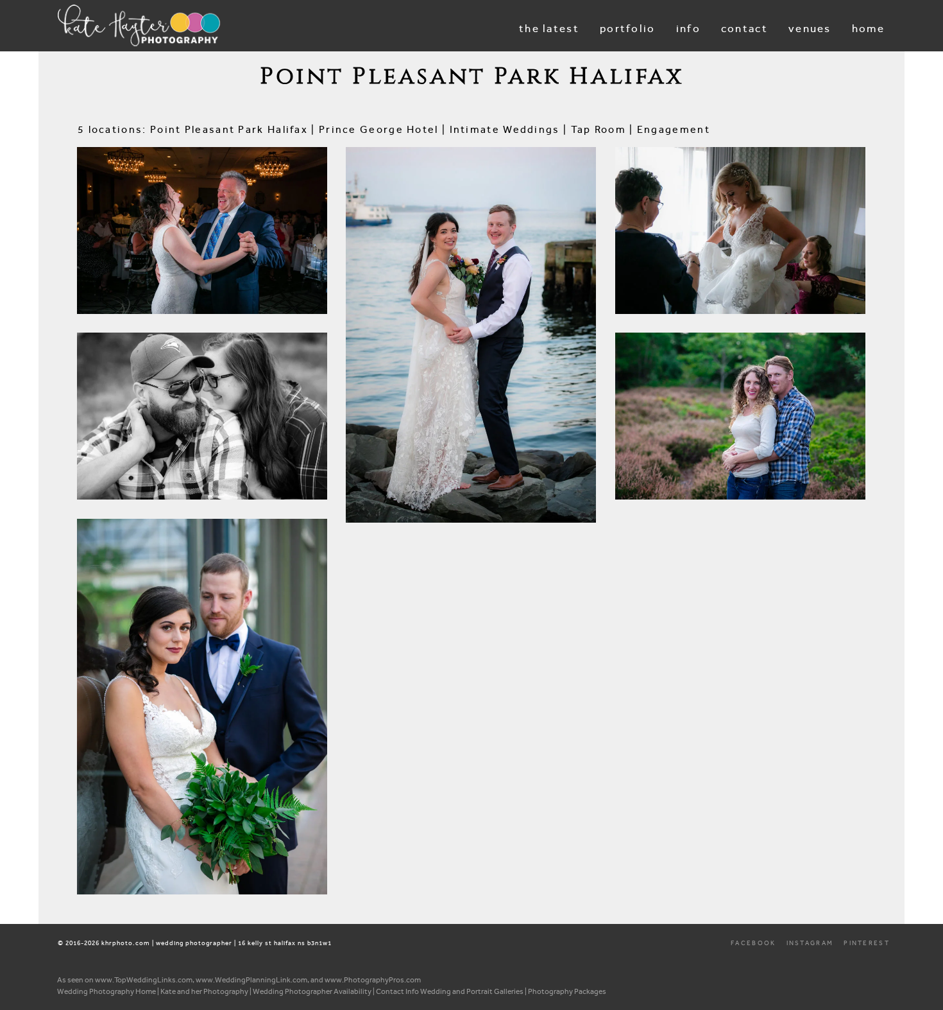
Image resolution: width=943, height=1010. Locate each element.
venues (809, 28)
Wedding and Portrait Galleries (471, 991)
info (688, 28)
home (868, 28)
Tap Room (598, 129)
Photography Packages (567, 991)
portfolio (628, 28)
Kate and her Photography (204, 991)
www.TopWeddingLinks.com (143, 979)
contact (744, 28)
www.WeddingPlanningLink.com (251, 979)
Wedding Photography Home (106, 991)
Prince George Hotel (379, 129)
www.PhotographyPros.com (373, 979)
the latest (549, 28)
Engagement (673, 129)
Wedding (108, 284)
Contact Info (397, 991)
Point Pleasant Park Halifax (229, 129)
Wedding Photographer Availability (312, 991)
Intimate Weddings (505, 129)
